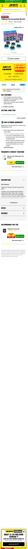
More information (8, 147)
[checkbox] (1, 129)
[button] (4, 5)
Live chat (10, 2)
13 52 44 (19, 2)
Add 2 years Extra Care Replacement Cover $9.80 (14, 131)
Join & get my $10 (13, 544)
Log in (8, 89)
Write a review (18, 22)
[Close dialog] (23, 531)
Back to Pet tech (6, 13)
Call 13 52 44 (19, 74)
